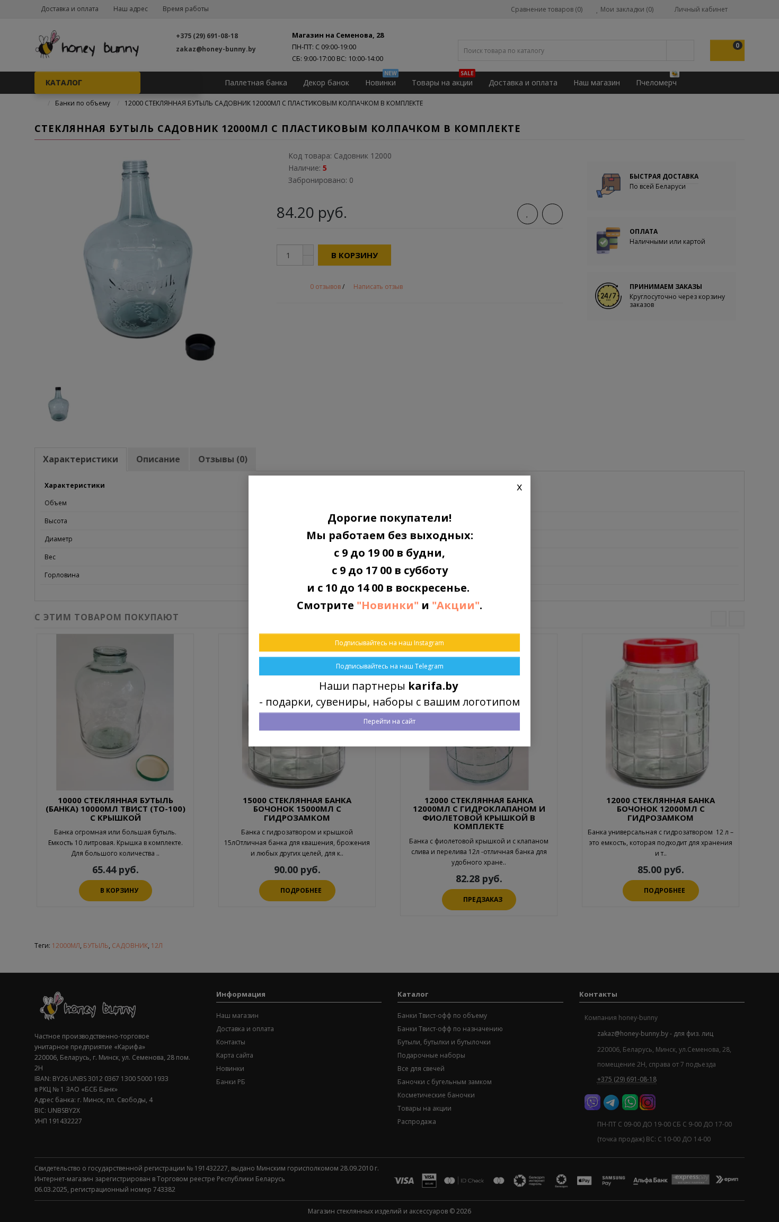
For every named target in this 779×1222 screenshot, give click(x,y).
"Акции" (456, 605)
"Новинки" (388, 605)
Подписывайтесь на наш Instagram (389, 642)
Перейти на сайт (389, 721)
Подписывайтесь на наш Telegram (390, 666)
